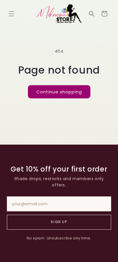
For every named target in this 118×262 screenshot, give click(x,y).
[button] (11, 13)
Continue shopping (59, 92)
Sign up (59, 221)
